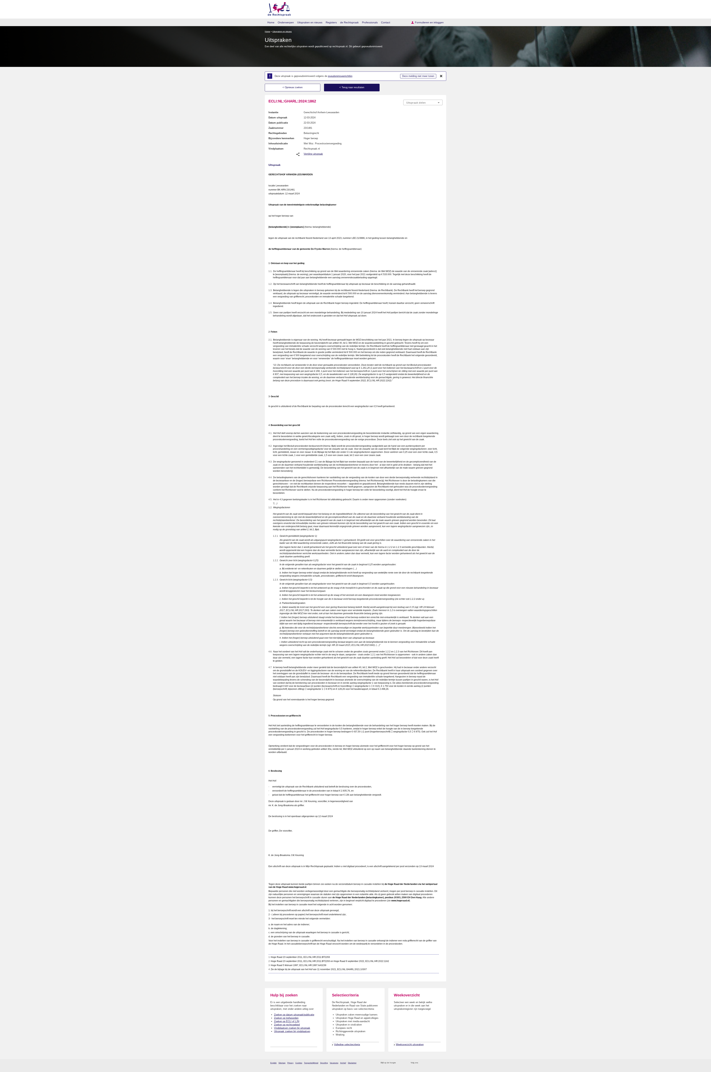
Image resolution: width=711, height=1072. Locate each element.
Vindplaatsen (275, 148)
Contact (385, 22)
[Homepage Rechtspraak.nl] (278, 8)
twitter (421, 1063)
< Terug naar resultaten (351, 87)
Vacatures (334, 1063)
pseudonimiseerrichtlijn (340, 76)
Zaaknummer (275, 128)
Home (270, 22)
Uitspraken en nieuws (309, 22)
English (273, 1063)
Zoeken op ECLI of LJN (286, 1021)
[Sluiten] (441, 76)
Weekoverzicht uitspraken (410, 1044)
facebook (426, 1063)
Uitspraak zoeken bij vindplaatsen (292, 1031)
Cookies (298, 1063)
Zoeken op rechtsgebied (287, 1024)
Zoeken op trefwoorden (286, 1018)
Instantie (273, 112)
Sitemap (282, 1063)
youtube (441, 1063)
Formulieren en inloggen (429, 22)
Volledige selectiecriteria (347, 1044)
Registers (331, 22)
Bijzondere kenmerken (281, 138)
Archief (343, 1063)
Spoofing (324, 1063)
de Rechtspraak (349, 22)
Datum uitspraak (277, 117)
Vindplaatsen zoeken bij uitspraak (292, 1028)
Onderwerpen (286, 22)
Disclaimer (352, 1063)
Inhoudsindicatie (278, 143)
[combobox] (423, 102)
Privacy (290, 1063)
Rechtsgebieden (277, 133)
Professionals (370, 22)
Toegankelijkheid (311, 1063)
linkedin (436, 1063)
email (404, 1063)
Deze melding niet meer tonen (418, 76)
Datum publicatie (278, 122)
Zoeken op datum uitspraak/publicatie (294, 1014)
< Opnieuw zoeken (293, 87)
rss (399, 1063)
